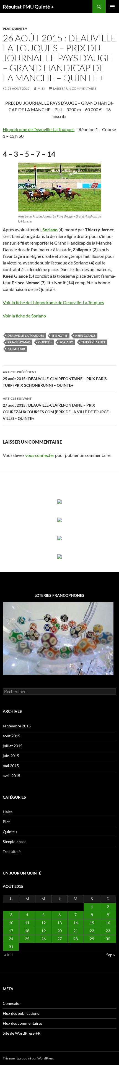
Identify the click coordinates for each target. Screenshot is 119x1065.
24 (11, 938)
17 (11, 930)
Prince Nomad (18, 342)
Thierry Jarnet (93, 342)
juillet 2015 (12, 745)
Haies (7, 811)
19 (43, 930)
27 (59, 938)
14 (75, 922)
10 (11, 922)
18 (27, 930)
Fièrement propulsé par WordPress (28, 1058)
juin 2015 (11, 755)
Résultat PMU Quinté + (28, 7)
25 (27, 938)
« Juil (8, 954)
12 (43, 922)
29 (92, 938)
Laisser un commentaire (74, 88)
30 (108, 938)
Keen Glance (85, 335)
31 (11, 946)
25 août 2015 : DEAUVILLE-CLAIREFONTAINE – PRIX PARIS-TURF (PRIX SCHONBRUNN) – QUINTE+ (55, 379)
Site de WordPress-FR (21, 1033)
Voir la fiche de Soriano (24, 315)
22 (92, 930)
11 (27, 922)
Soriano (50, 229)
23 (108, 930)
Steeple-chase (14, 841)
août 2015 (11, 735)
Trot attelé (11, 851)
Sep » (110, 954)
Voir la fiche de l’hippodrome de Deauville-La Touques (53, 302)
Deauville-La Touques (25, 335)
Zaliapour (16, 349)
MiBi (41, 88)
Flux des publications (21, 1013)
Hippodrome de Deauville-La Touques (38, 129)
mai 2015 (11, 765)
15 (92, 922)
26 (43, 938)
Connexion (12, 1003)
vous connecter (39, 455)
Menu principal (112, 6)
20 (59, 930)
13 (59, 922)
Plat (7, 29)
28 (75, 938)
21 (75, 930)
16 (108, 922)
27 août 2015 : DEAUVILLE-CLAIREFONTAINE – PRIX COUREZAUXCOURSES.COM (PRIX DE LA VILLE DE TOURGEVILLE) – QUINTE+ (56, 408)
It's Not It (60, 335)
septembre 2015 (17, 726)
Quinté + (19, 29)
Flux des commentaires (22, 1023)
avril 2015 (11, 775)
